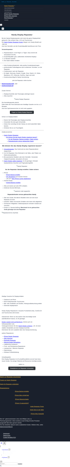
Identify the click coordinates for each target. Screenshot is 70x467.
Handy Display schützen (25, 326)
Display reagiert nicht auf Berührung (12, 322)
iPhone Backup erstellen (13, 174)
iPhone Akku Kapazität (37, 413)
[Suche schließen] (1, 462)
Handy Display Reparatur (11, 135)
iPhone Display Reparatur (11, 336)
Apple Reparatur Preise (37, 406)
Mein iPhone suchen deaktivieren (21, 178)
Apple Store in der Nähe (37, 409)
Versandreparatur (9, 149)
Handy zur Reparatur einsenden (9, 1)
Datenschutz (6, 435)
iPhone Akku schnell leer (22, 395)
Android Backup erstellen (13, 182)
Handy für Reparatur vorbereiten (9, 384)
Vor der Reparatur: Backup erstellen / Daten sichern (23, 139)
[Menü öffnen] (3, 29)
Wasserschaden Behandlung (12, 342)
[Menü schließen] (0, 446)
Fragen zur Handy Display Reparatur (22, 112)
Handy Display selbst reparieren (13, 161)
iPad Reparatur (4, 457)
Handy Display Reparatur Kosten (13, 42)
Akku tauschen (8, 338)
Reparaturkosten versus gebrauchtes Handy (21, 141)
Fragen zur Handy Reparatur (8, 380)
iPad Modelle (6, 458)
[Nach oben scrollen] (1, 443)
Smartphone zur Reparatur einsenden (22, 368)
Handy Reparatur (5, 449)
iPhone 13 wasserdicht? (22, 403)
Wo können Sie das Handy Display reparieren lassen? (21, 137)
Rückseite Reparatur (10, 340)
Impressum (6, 433)
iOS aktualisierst (11, 176)
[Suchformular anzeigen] (1, 25)
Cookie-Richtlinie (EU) (9, 437)
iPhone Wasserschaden (22, 399)
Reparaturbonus (4, 388)
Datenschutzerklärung (6, 426)
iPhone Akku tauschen (6, 455)
